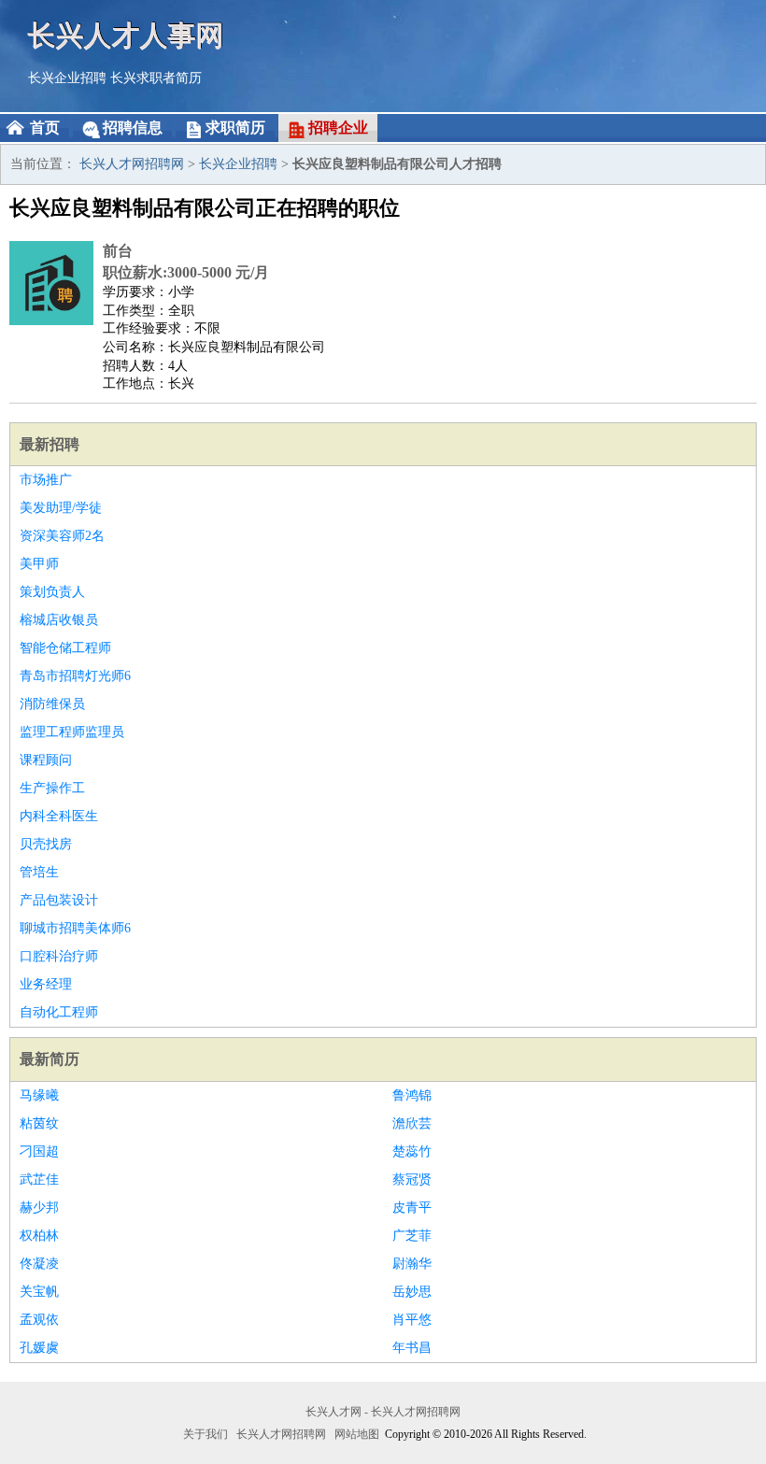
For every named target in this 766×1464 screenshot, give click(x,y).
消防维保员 (52, 704)
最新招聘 (49, 444)
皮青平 (412, 1208)
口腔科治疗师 (59, 956)
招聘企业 (338, 127)
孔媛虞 (39, 1348)
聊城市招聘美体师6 (75, 928)
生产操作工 (52, 788)
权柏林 (39, 1236)
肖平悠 (412, 1320)
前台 (118, 251)
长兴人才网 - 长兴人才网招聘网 (383, 1411)
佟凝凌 (39, 1264)
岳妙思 (412, 1292)
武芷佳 (39, 1180)
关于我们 (205, 1434)
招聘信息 (133, 127)
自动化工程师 (59, 1012)
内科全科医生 (59, 816)
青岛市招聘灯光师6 (75, 676)
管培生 (39, 872)
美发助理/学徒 (61, 508)
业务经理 (46, 984)
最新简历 (49, 1059)
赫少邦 (39, 1208)
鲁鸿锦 (412, 1095)
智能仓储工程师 (65, 648)
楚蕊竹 (412, 1151)
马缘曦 (39, 1095)
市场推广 (46, 480)
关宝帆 (39, 1292)
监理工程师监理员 (72, 732)
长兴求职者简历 (156, 78)
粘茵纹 (39, 1123)
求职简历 (235, 127)
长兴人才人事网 (126, 35)
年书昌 (412, 1348)
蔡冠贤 (412, 1180)
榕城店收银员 (59, 620)
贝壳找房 (46, 844)
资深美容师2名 (62, 536)
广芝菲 (412, 1236)
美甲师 (39, 564)
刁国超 (39, 1151)
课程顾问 (46, 760)
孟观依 (39, 1320)
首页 (45, 127)
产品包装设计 (59, 900)
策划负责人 (52, 592)
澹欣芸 (412, 1123)
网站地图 (356, 1434)
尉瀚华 (412, 1264)
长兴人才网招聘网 (131, 164)
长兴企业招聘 (67, 78)
